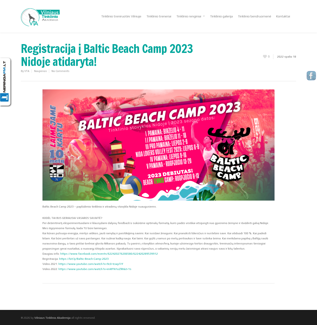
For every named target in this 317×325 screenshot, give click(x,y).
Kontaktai (283, 16)
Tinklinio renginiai (188, 16)
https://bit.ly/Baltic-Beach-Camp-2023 (84, 258)
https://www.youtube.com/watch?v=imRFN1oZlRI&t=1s (94, 269)
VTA (26, 71)
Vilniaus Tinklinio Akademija (52, 317)
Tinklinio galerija (221, 16)
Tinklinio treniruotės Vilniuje (121, 16)
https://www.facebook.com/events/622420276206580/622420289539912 (109, 253)
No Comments (60, 71)
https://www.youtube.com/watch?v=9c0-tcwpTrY (90, 264)
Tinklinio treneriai (158, 16)
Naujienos (40, 71)
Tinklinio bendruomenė (254, 16)
